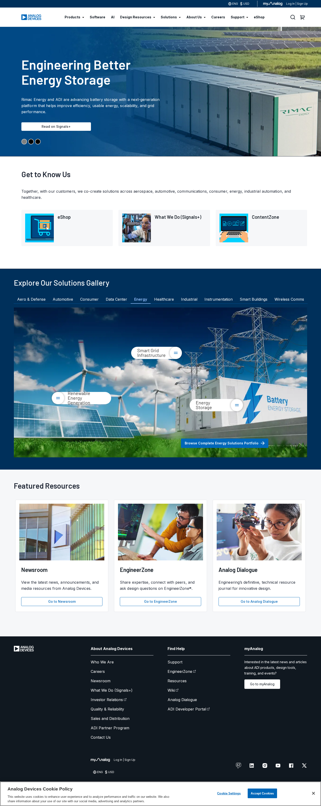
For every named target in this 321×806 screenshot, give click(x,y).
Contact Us (101, 737)
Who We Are (102, 662)
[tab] (31, 299)
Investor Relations (107, 699)
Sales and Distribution (110, 718)
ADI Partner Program (110, 728)
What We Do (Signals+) (112, 690)
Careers (98, 671)
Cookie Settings (229, 793)
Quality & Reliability (107, 709)
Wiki (171, 690)
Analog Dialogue (182, 699)
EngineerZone (180, 671)
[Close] (313, 793)
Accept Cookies (262, 793)
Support (175, 662)
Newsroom (100, 680)
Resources (177, 680)
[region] (160, 794)
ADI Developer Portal (187, 709)
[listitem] (67, 228)
